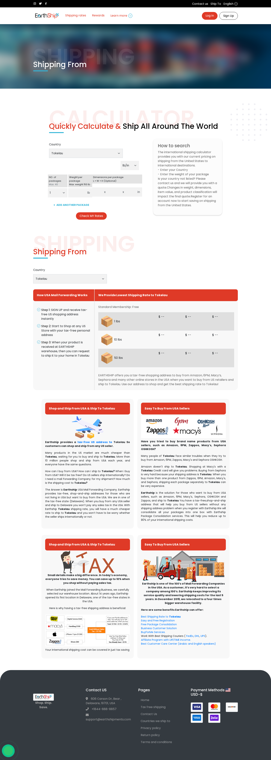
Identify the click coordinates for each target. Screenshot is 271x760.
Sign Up (228, 16)
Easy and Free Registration (158, 620)
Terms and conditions (156, 742)
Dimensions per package (108, 179)
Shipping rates (75, 15)
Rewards (98, 15)
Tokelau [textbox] (57, 153)
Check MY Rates (91, 216)
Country (55, 144)
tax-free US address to (94, 442)
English (228, 4)
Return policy (150, 735)
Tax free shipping (153, 707)
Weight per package (80, 180)
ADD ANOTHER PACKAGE (71, 205)
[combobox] (86, 153)
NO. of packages (55, 180)
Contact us (200, 4)
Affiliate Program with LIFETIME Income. (166, 640)
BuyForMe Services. (153, 632)
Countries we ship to (155, 721)
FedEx (189, 636)
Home (145, 700)
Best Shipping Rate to (161, 616)
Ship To (216, 4)
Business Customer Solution (159, 628)
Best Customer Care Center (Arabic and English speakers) (178, 644)
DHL (197, 636)
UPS (203, 636)
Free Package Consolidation (159, 624)
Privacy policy (151, 728)
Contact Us (149, 714)
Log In (210, 15)
